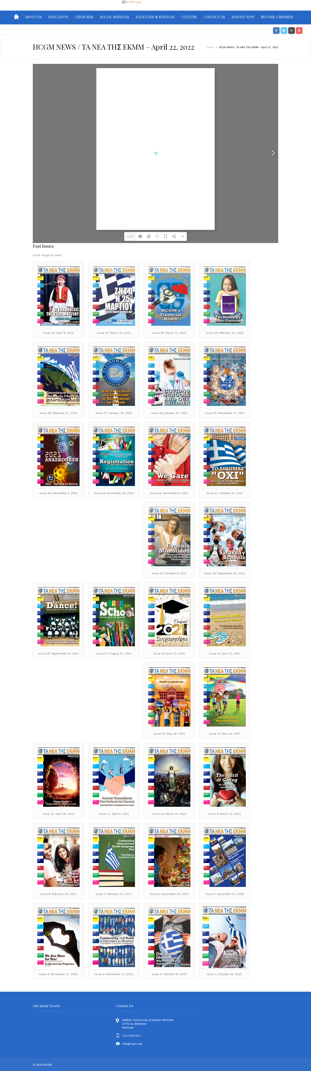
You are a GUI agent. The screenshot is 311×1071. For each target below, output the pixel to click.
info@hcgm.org (132, 1043)
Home (210, 47)
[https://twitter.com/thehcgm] (284, 30)
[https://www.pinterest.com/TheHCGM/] (299, 30)
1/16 (130, 236)
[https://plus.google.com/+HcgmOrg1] (291, 30)
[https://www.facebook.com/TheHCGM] (276, 30)
